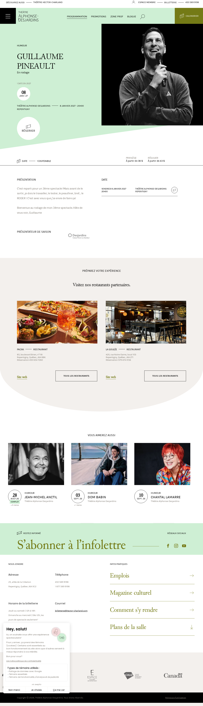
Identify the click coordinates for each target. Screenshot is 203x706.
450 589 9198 (192, 5)
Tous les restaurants (76, 378)
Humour (22, 48)
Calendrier (192, 18)
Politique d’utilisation (175, 700)
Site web (22, 379)
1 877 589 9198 (62, 589)
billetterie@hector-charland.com (71, 613)
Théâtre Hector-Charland (47, 5)
